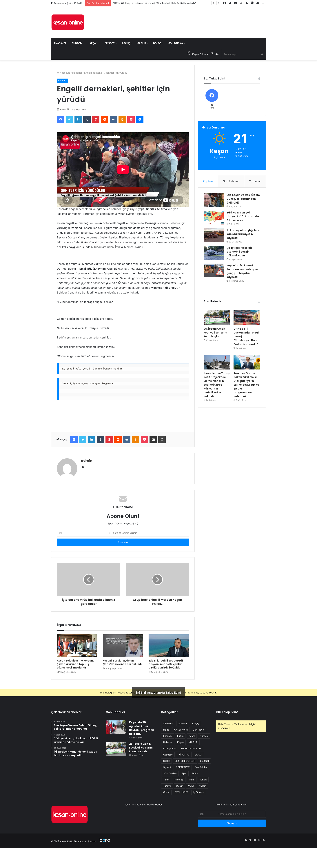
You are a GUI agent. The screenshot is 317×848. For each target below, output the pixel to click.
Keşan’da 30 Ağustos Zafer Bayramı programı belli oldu (141, 728)
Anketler (182, 723)
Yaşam (202, 785)
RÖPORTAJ (184, 754)
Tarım (166, 779)
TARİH (195, 773)
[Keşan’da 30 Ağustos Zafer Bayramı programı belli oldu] (116, 727)
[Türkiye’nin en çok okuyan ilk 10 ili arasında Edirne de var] (214, 217)
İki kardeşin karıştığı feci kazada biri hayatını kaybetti (243, 234)
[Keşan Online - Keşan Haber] (67, 22)
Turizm (203, 779)
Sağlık (141, 43)
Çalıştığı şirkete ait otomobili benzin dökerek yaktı (239, 251)
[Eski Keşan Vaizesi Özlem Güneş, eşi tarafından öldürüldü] (214, 200)
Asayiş (126, 43)
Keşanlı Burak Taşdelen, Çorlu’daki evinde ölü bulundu (123, 662)
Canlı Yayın (198, 729)
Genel (192, 736)
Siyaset (110, 43)
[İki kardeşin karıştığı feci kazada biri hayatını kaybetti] (214, 235)
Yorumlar (255, 181)
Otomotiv (168, 754)
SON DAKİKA (170, 773)
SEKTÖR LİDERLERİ (185, 761)
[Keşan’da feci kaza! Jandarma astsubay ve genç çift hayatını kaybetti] (214, 270)
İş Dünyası (198, 792)
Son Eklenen (231, 181)
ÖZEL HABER (181, 792)
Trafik (191, 779)
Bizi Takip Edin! (227, 712)
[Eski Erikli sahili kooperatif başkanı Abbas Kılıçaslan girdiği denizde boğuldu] (169, 645)
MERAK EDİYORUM (191, 748)
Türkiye (167, 785)
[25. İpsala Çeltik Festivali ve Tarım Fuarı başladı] (217, 317)
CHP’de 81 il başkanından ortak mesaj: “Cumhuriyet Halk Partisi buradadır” (154, 3)
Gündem (77, 43)
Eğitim (180, 736)
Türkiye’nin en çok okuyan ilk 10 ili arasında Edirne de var (243, 216)
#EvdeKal (168, 723)
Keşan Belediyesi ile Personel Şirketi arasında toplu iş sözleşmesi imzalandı (76, 664)
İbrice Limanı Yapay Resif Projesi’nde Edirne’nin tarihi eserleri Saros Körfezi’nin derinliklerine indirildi (217, 384)
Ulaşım (179, 785)
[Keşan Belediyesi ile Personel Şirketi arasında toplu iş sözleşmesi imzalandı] (77, 645)
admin (63, 109)
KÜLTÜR (193, 742)
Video (191, 785)
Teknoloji (178, 779)
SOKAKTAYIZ (183, 767)
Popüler (208, 181)
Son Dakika (175, 43)
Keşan (94, 43)
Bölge (157, 43)
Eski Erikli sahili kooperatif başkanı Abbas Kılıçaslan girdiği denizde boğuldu (166, 664)
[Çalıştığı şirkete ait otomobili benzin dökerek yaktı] (214, 253)
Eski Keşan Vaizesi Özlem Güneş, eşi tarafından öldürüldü (243, 198)
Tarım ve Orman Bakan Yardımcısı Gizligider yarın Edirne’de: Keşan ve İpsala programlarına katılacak (246, 384)
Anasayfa (60, 43)
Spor (184, 773)
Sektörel (204, 761)
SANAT (198, 754)
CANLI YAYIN (181, 729)
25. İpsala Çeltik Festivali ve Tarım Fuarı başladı (215, 332)
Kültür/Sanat (169, 748)
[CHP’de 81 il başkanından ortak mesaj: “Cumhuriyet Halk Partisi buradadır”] (247, 317)
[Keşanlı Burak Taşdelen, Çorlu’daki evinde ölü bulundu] (123, 645)
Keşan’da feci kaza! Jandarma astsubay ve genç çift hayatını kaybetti (242, 271)
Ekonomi (167, 736)
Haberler (77, 72)
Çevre (166, 792)
